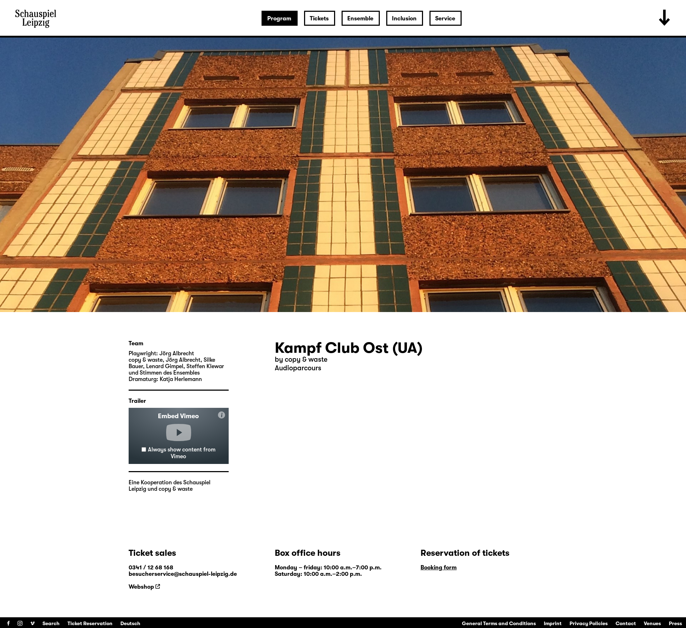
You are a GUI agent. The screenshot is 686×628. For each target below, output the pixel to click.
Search (51, 623)
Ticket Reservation (90, 623)
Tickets (319, 18)
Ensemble (360, 18)
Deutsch (130, 623)
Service (445, 18)
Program (279, 18)
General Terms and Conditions (499, 623)
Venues (652, 623)
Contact (626, 623)
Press (675, 623)
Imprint (553, 623)
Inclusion (404, 18)
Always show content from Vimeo (181, 453)
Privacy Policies (589, 623)
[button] (178, 432)
